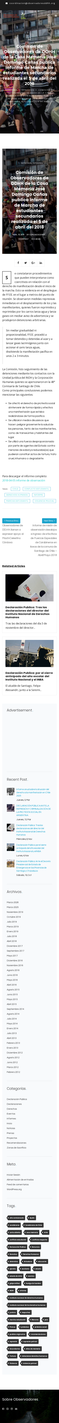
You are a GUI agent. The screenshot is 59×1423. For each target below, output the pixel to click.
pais (46, 1319)
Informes (38, 163)
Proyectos (12, 1138)
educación (42, 1261)
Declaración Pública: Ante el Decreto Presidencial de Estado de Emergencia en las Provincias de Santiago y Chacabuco (33, 866)
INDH (12, 1290)
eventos (31, 1276)
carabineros (14, 1225)
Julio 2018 (12, 936)
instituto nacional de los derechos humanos (27, 1305)
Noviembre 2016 (15, 965)
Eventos (11, 1114)
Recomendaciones (16, 1143)
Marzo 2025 (12, 907)
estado (38, 1269)
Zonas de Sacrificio (16, 1148)
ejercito (13, 1269)
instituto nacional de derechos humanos (26, 1298)
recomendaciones (38, 1334)
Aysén (32, 1218)
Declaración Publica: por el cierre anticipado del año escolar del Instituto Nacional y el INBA (31, 848)
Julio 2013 (12, 1033)
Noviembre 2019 (15, 912)
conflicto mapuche (39, 1239)
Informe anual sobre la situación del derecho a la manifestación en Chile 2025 (33, 792)
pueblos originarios (17, 1334)
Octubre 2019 (14, 917)
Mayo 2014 (12, 1024)
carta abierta (15, 1232)
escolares (25, 1269)
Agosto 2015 (13, 990)
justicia (13, 1312)
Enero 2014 (12, 1028)
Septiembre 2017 (15, 951)
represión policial (30, 1341)
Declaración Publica (17, 1099)
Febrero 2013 (13, 1043)
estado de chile (16, 1276)
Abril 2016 (11, 985)
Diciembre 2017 (15, 946)
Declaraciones (14, 1104)
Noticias (11, 1128)
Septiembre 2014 (15, 1009)
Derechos (28, 90)
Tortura (13, 1356)
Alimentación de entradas (20, 1180)
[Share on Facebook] (18, 263)
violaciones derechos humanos (34, 1356)
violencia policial (44, 501)
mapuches (26, 1312)
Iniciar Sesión (13, 1175)
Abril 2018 (11, 941)
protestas (25, 1327)
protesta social (41, 1327)
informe (38, 495)
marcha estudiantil (17, 501)
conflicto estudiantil (37, 489)
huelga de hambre (33, 1283)
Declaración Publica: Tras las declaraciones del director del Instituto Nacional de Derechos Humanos (30, 830)
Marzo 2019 (12, 927)
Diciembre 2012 (15, 1053)
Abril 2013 (11, 1038)
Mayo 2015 (12, 999)
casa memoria (32, 1232)
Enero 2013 (12, 1048)
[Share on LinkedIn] (41, 263)
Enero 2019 (12, 931)
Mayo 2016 (12, 980)
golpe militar (15, 1283)
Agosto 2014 (13, 1014)
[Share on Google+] (33, 263)
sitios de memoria (33, 1349)
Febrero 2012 (13, 1072)
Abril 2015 (11, 1004)
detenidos (14, 1261)
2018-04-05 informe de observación (23, 480)
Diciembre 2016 (15, 960)
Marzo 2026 (12, 902)
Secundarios (15, 1349)
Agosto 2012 (13, 1057)
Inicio (9, 1123)
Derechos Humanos (17, 495)
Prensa (10, 1133)
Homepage (11, 90)
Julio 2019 (12, 922)
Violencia (13, 1363)
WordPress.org (14, 1189)
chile (15, 489)
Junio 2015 (12, 994)
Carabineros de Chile (33, 1225)
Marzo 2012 (12, 1067)
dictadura (28, 1261)
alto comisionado (17, 1218)
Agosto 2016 (13, 970)
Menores (35, 1319)
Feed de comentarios (18, 1184)
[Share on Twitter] (25, 263)
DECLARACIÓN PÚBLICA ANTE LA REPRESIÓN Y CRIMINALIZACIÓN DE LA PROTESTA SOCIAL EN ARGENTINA (33, 810)
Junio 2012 (12, 1062)
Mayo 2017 (12, 956)
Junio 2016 (12, 975)
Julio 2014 (12, 1019)
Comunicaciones (37, 235)
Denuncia (35, 1247)
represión (13, 1341)
